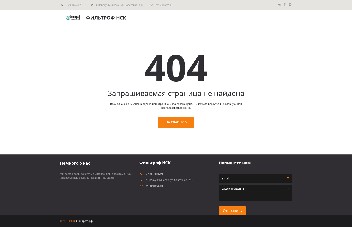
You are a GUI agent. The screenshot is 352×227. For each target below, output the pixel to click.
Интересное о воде (229, 18)
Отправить (232, 210)
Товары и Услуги (196, 18)
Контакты (270, 18)
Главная (172, 18)
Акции (253, 18)
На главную (176, 122)
